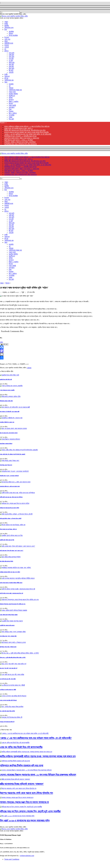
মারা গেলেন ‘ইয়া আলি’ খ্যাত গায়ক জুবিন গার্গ (8, 668)
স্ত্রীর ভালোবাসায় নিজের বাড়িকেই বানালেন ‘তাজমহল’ (22, 783)
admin (29, 368)
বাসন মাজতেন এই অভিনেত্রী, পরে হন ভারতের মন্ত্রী (9, 411)
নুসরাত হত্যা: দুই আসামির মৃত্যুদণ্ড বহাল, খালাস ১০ (18, 128)
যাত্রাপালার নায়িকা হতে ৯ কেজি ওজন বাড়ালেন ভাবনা (10, 486)
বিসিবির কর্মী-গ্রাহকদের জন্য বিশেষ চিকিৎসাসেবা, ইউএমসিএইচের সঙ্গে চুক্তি (25, 130)
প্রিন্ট (23, 292)
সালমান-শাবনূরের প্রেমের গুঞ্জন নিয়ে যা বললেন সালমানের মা (24, 802)
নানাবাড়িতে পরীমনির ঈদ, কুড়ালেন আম (7, 422)
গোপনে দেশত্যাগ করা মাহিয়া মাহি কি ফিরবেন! (8, 700)
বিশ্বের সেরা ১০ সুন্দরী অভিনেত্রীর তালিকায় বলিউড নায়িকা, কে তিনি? (13, 657)
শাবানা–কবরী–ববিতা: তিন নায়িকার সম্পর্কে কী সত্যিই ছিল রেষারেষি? (12, 454)
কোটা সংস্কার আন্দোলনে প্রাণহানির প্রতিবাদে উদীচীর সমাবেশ (11, 582)
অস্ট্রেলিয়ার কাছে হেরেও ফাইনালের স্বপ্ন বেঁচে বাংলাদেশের (20, 144)
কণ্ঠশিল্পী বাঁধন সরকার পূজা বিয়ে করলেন (7, 625)
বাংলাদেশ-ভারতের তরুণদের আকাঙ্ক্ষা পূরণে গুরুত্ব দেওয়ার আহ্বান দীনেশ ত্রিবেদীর (26, 132)
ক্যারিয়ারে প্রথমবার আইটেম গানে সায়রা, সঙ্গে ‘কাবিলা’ (10, 572)
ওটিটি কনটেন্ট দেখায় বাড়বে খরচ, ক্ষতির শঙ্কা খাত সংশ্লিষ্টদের (11, 497)
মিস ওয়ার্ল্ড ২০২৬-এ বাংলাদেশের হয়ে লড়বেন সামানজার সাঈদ (25, 820)
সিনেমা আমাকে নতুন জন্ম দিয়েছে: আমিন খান (8, 529)
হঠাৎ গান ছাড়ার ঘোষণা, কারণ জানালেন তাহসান (9, 432)
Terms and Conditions (11, 859)
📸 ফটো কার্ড (4, 344)
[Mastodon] (55, 351)
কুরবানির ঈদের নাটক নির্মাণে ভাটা (6, 379)
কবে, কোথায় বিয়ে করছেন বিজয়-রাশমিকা (7, 711)
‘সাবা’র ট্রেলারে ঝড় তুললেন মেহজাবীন (7, 390)
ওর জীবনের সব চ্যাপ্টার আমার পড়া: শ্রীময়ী (8, 689)
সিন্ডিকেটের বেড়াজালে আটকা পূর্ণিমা (6, 400)
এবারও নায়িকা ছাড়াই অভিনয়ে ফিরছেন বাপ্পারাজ (9, 614)
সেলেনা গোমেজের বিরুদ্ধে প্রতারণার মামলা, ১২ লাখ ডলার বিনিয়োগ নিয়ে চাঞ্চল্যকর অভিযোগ (38, 774)
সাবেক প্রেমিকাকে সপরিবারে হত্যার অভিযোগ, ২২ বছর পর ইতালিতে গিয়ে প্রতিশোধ (26, 126)
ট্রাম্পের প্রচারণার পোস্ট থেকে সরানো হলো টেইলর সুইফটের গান (26, 793)
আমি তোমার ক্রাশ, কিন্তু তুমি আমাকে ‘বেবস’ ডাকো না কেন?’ (11, 550)
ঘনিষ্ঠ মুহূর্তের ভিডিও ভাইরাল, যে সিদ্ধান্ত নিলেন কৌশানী (10, 518)
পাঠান (1, 342)
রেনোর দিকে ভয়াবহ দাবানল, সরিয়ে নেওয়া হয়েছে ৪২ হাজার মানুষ (21, 138)
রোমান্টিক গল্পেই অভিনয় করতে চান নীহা (7, 540)
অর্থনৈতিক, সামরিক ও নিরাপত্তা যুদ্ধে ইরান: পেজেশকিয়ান (20, 142)
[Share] (55, 357)
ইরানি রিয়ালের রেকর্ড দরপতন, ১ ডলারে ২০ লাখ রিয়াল (18, 140)
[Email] (55, 354)
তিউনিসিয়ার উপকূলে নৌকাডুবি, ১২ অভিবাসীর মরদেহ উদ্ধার (20, 136)
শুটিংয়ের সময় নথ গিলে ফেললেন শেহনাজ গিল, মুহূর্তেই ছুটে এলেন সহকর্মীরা (30, 811)
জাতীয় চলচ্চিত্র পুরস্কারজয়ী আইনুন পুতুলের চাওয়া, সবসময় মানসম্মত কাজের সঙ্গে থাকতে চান (38, 756)
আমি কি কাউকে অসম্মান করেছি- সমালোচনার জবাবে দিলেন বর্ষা (11, 593)
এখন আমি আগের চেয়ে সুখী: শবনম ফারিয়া (8, 679)
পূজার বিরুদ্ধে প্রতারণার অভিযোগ (6, 443)
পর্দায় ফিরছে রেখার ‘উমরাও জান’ (6, 465)
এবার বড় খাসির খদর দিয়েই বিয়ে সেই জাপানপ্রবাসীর (21, 747)
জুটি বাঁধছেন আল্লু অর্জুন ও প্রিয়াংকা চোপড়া (8, 646)
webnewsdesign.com (27, 855)
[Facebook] (55, 347)
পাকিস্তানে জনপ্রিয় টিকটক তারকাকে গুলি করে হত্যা (21, 765)
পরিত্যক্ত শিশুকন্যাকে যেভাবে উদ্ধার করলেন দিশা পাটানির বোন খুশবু (12, 604)
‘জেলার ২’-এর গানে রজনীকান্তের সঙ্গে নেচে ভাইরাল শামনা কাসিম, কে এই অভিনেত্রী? (27, 134)
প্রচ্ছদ (2, 283)
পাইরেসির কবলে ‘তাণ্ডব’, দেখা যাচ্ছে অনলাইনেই (9, 475)
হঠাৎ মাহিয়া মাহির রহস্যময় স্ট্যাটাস (6, 561)
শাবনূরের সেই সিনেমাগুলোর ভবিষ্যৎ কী (7, 721)
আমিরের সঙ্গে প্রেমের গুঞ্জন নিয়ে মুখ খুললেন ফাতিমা (9, 507)
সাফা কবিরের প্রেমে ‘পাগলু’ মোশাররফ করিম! (8, 636)
